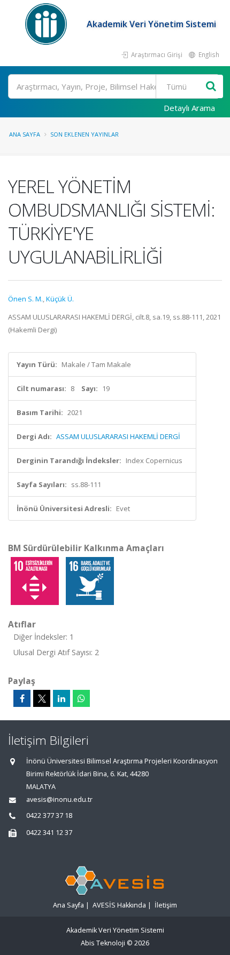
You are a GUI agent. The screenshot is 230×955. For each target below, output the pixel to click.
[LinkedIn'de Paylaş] (61, 698)
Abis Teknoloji (103, 943)
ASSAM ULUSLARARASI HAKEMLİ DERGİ (118, 436)
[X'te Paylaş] (41, 698)
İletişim (166, 905)
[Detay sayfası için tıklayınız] (35, 580)
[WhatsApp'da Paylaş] (81, 698)
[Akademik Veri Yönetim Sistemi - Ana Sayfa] (47, 24)
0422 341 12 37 (49, 832)
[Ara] (211, 87)
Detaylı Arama (189, 107)
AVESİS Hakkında (119, 905)
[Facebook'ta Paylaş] (21, 698)
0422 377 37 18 (49, 815)
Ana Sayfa (24, 134)
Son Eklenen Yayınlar (84, 134)
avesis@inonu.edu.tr (59, 799)
